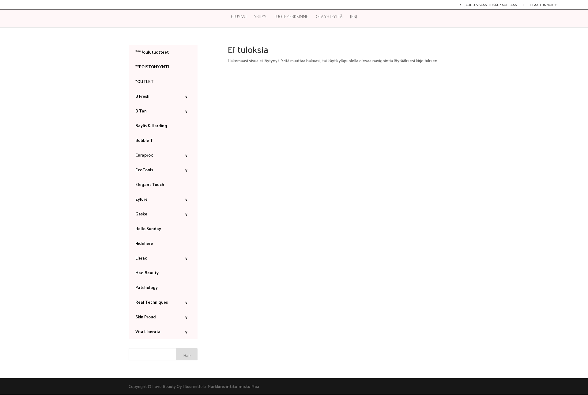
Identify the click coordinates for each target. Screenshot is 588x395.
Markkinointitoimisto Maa (233, 386)
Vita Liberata (161, 331)
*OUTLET (144, 81)
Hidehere (144, 243)
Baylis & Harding (151, 125)
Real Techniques (161, 302)
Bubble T (144, 140)
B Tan (161, 111)
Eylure (161, 199)
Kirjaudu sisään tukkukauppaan (488, 5)
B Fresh (161, 96)
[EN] (353, 17)
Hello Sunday (148, 228)
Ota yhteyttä (329, 17)
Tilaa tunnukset (544, 5)
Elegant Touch (149, 184)
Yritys (260, 17)
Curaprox (161, 155)
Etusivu (239, 17)
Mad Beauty (147, 272)
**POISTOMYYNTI (152, 66)
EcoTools (161, 169)
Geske (161, 214)
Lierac (161, 258)
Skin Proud (161, 317)
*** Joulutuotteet (152, 52)
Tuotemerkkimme (291, 17)
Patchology (146, 287)
